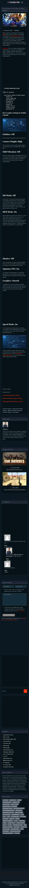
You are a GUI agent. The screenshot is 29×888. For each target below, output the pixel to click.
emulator (12, 818)
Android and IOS (7, 735)
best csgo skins (6, 806)
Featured (5, 747)
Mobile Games (6, 760)
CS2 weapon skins (15, 814)
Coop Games (6, 741)
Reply (5, 545)
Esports (5, 745)
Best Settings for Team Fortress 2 (14, 469)
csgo (8, 816)
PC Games (5, 764)
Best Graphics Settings (19, 808)
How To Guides (6, 754)
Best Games (14, 806)
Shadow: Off (9, 104)
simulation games (15, 829)
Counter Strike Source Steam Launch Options (14, 489)
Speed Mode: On (10, 109)
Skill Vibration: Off (10, 99)
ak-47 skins (5, 800)
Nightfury (16, 30)
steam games (6, 831)
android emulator (7, 802)
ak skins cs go (13, 800)
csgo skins (5, 818)
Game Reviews (6, 749)
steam (22, 829)
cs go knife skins (15, 816)
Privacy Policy (20, 610)
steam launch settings (8, 833)
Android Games (7, 408)
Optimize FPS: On (10, 106)
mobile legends (7, 412)
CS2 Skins (5, 743)
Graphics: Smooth (10, 107)
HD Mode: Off (9, 101)
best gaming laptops (7, 808)
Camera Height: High (11, 98)
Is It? (4, 756)
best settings (19, 810)
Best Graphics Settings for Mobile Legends (14, 95)
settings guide (6, 829)
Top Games (16, 412)
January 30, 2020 (15, 467)
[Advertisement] (14, 72)
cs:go (22, 814)
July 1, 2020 (15, 487)
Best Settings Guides (8, 739)
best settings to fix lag (8, 812)
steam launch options (15, 831)
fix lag (15, 820)
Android (19, 800)
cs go (4, 816)
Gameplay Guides (7, 752)
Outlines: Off (9, 96)
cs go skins (23, 816)
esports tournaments (8, 820)
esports (17, 818)
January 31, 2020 (8, 30)
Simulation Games (7, 767)
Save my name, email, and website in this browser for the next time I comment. (14, 590)
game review (21, 820)
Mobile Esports (6, 758)
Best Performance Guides (15, 410)
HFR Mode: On (9, 103)
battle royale (6, 804)
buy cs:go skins (6, 814)
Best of (4, 737)
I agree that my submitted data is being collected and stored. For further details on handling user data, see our (14, 609)
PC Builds (5, 762)
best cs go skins (14, 804)
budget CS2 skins (18, 812)
